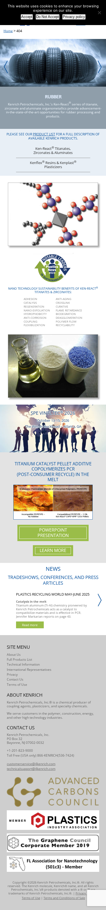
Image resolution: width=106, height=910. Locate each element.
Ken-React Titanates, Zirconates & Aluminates (53, 150)
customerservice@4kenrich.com (31, 764)
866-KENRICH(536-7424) (55, 755)
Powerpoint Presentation (53, 532)
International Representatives (29, 669)
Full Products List (19, 659)
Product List (44, 134)
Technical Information (23, 664)
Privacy (12, 674)
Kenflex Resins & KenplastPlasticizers (53, 164)
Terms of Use (17, 684)
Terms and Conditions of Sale (64, 898)
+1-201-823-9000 (20, 750)
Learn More (53, 550)
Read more (30, 625)
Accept (26, 17)
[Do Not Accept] (99, 12)
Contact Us (15, 679)
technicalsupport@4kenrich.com (31, 768)
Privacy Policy (85, 893)
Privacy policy (74, 17)
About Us (14, 654)
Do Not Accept (47, 17)
